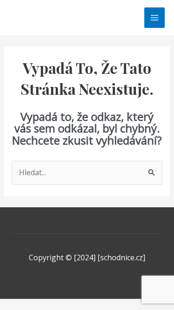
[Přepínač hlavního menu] (154, 17)
